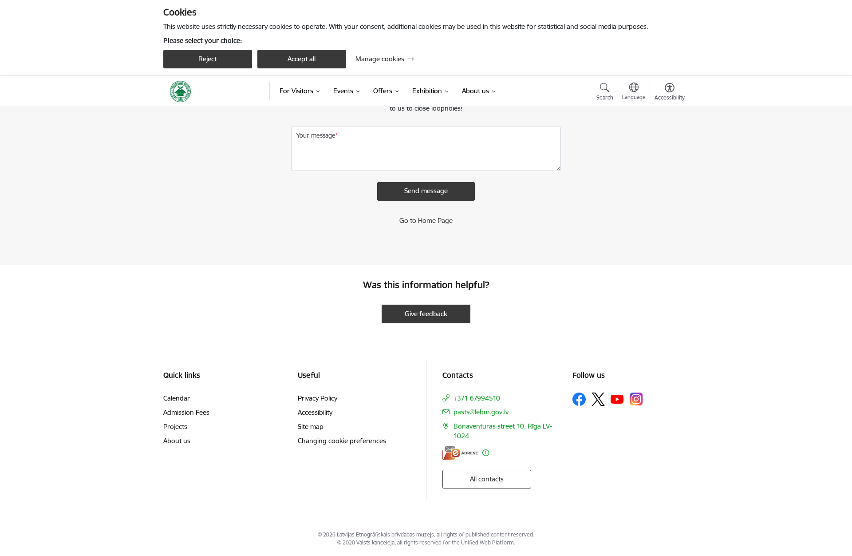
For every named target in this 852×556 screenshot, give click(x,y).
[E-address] (460, 452)
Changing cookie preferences (342, 441)
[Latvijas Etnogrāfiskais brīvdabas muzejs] (180, 91)
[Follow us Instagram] (636, 399)
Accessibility (315, 412)
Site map (310, 426)
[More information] (485, 452)
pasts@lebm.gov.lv (481, 412)
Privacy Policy (317, 398)
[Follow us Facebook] (579, 399)
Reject (207, 59)
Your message (315, 135)
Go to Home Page (426, 220)
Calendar (176, 398)
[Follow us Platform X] (598, 399)
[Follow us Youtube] (617, 398)
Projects (175, 426)
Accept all (302, 59)
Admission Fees (186, 412)
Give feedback (426, 314)
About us (176, 441)
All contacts (487, 479)
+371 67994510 (477, 398)
